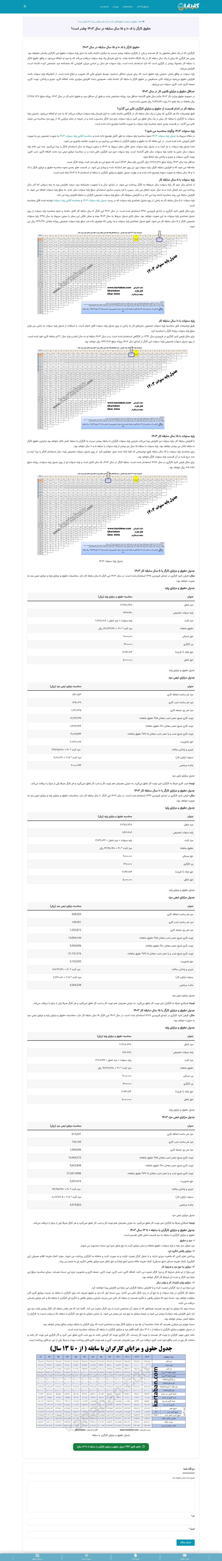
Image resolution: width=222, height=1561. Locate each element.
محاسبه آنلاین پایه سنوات (67, 201)
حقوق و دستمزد (131, 21)
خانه (141, 21)
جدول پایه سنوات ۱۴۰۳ (164, 136)
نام (193, 1516)
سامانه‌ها (129, 6)
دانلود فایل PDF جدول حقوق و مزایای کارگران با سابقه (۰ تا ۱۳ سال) (109, 1447)
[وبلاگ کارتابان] (188, 6)
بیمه (117, 6)
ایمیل (192, 1528)
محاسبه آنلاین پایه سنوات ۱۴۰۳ (76, 136)
